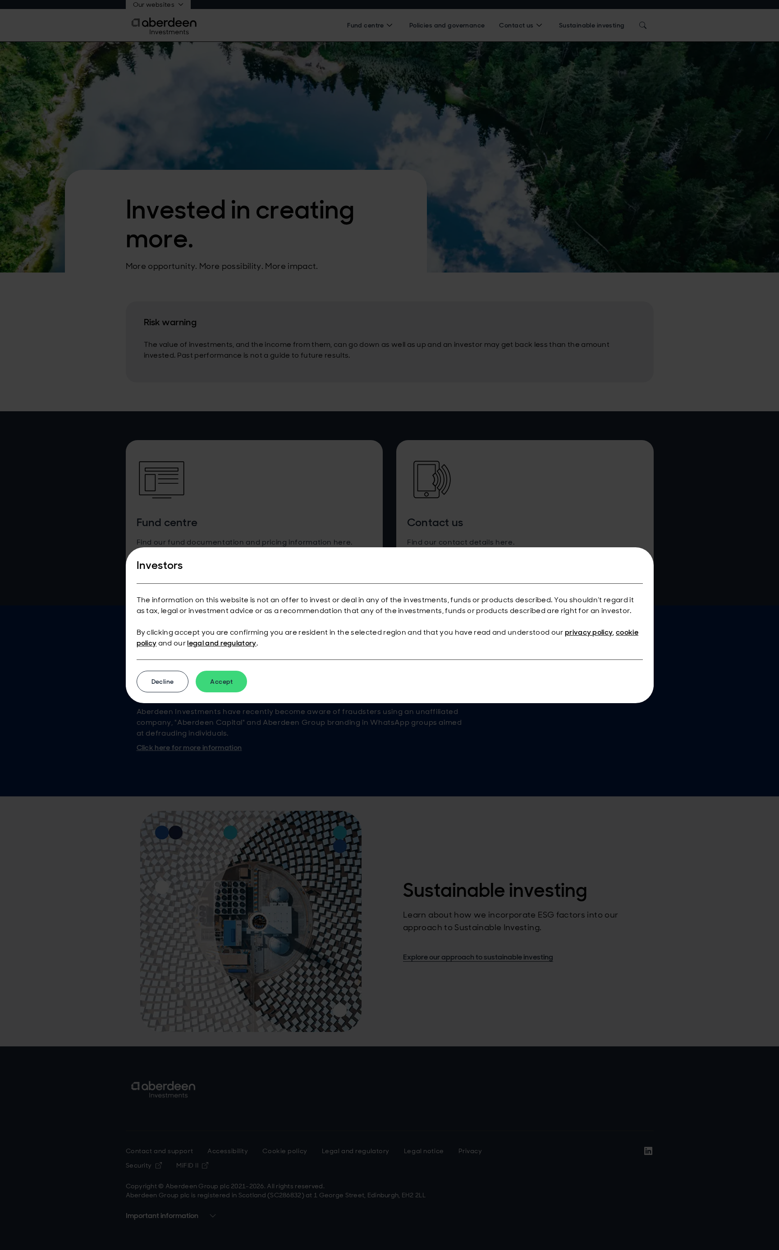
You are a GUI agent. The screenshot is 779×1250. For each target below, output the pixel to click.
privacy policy (589, 632)
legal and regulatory (221, 643)
